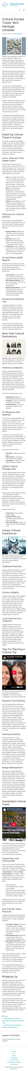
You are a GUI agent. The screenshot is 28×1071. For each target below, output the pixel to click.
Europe (6, 1016)
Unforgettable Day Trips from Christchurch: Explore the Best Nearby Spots (13, 1021)
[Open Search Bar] (19, 10)
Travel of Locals (17, 4)
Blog (14, 1053)
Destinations (14, 1057)
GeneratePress (14, 1068)
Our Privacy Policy (14, 1060)
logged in (12, 1039)
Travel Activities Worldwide (14, 1062)
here (3, 130)
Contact (14, 1055)
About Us (14, 1051)
